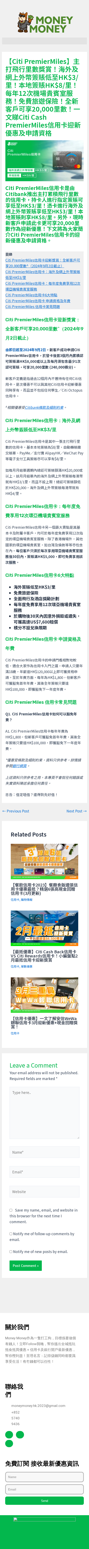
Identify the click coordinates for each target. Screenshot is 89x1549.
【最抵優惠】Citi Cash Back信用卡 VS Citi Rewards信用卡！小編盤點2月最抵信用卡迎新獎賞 (44, 956)
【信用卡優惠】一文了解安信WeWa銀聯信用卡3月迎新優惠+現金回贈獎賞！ (44, 1022)
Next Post (76, 811)
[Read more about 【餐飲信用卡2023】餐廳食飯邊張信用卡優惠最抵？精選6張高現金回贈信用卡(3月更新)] (44, 860)
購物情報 (26, 899)
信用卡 (15, 899)
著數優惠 (26, 966)
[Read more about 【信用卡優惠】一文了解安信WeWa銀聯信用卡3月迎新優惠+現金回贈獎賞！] (44, 994)
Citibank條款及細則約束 (44, 407)
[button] (44, 41)
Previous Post (15, 811)
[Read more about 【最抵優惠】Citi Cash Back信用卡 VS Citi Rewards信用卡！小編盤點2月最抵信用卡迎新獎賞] (44, 927)
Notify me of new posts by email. (40, 1251)
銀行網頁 (19, 765)
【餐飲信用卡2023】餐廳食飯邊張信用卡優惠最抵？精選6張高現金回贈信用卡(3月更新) (44, 889)
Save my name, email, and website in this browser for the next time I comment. (44, 1215)
